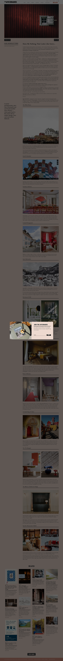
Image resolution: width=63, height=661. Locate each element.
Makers (32, 2)
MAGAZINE (37, 2)
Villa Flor (24, 254)
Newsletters (47, 2)
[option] (31, 21)
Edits (24, 2)
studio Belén (30, 366)
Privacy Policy (30, 659)
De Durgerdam (25, 371)
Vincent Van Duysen (26, 515)
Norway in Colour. (36, 102)
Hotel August (25, 519)
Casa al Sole (25, 288)
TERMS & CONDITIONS (37, 659)
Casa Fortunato (25, 215)
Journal (42, 2)
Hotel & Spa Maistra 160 (44, 403)
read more (7, 596)
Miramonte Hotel (48, 552)
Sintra (24, 440)
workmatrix (53, 659)
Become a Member (45, 659)
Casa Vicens (24, 181)
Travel (28, 2)
